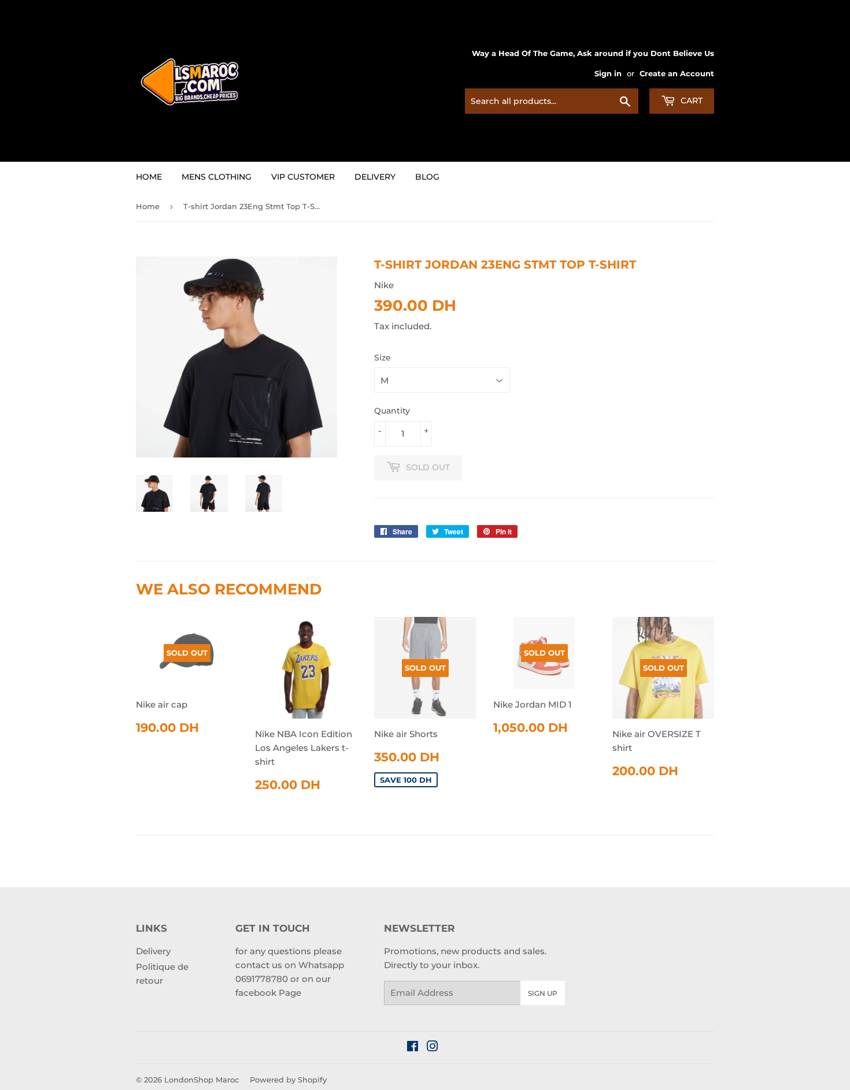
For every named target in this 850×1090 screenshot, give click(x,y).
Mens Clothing (217, 177)
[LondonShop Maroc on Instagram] (432, 1047)
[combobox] (551, 101)
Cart (690, 100)
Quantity (392, 411)
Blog (427, 177)
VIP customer (303, 177)
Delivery (375, 177)
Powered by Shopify (288, 1079)
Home (149, 177)
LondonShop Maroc (201, 1079)
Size (382, 357)
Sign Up (542, 993)
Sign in (608, 73)
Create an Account (677, 73)
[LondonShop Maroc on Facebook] (412, 1047)
